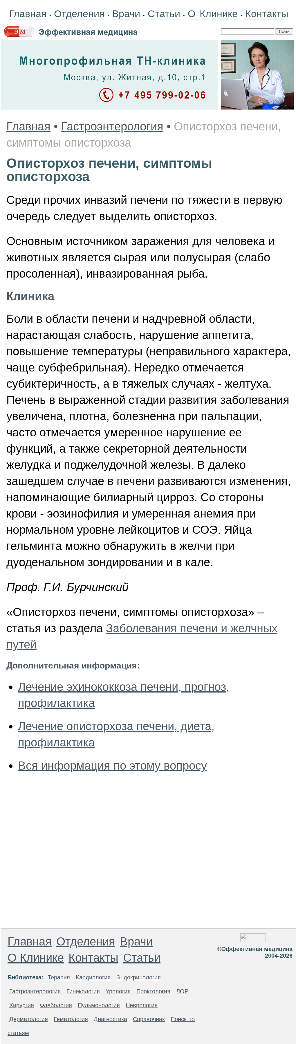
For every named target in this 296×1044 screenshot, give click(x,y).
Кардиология (93, 977)
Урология (118, 991)
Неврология (142, 1005)
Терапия (59, 977)
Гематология (71, 1019)
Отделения (79, 13)
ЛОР (182, 991)
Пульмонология (99, 1005)
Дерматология (28, 1019)
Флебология (56, 1005)
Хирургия (21, 1005)
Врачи (126, 13)
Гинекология (83, 991)
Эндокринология (138, 977)
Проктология (153, 991)
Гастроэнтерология (112, 126)
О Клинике (213, 13)
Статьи (164, 13)
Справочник (149, 1019)
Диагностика (110, 1019)
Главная (27, 13)
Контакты (266, 13)
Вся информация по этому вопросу (112, 765)
